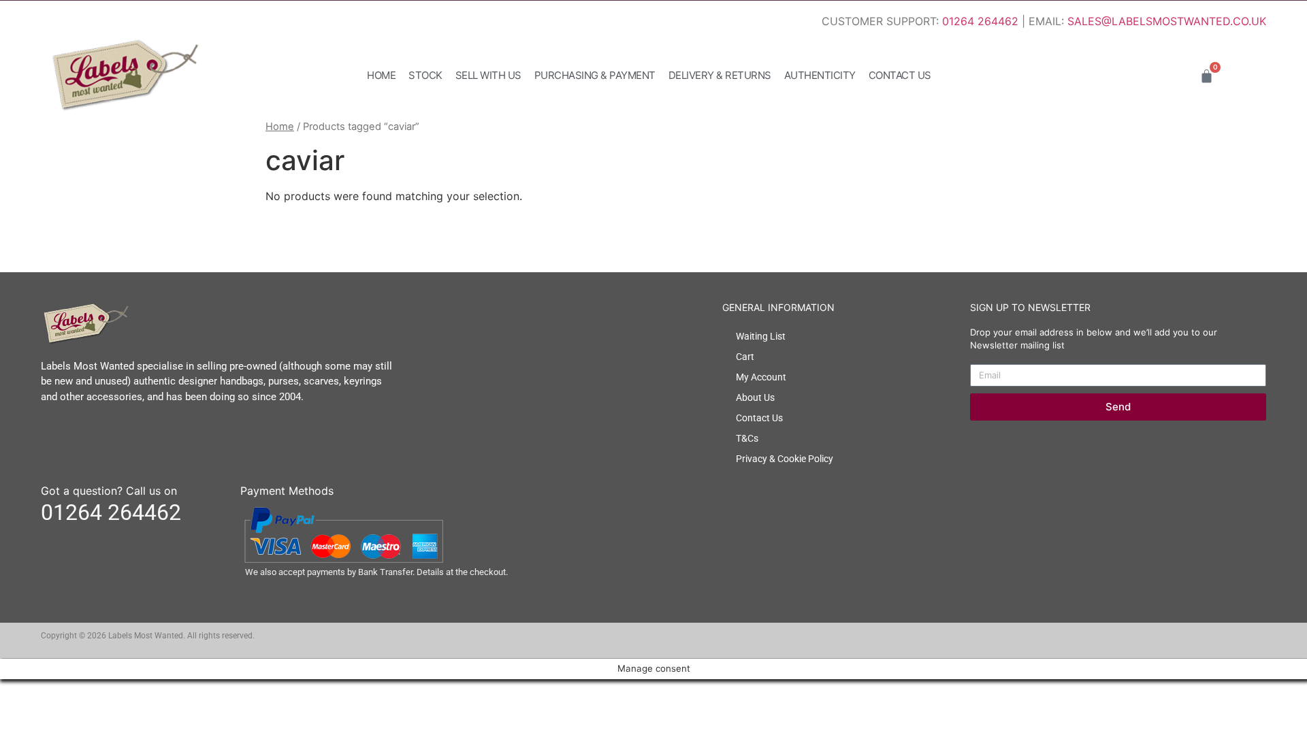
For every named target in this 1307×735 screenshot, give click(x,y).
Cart (745, 356)
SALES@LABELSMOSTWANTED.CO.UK (1166, 21)
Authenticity (820, 75)
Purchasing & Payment (595, 75)
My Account (761, 377)
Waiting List (761, 336)
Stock (425, 75)
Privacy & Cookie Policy (784, 458)
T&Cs (747, 438)
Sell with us (488, 75)
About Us (755, 397)
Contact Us (900, 75)
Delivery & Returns (719, 75)
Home (381, 75)
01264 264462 (980, 21)
